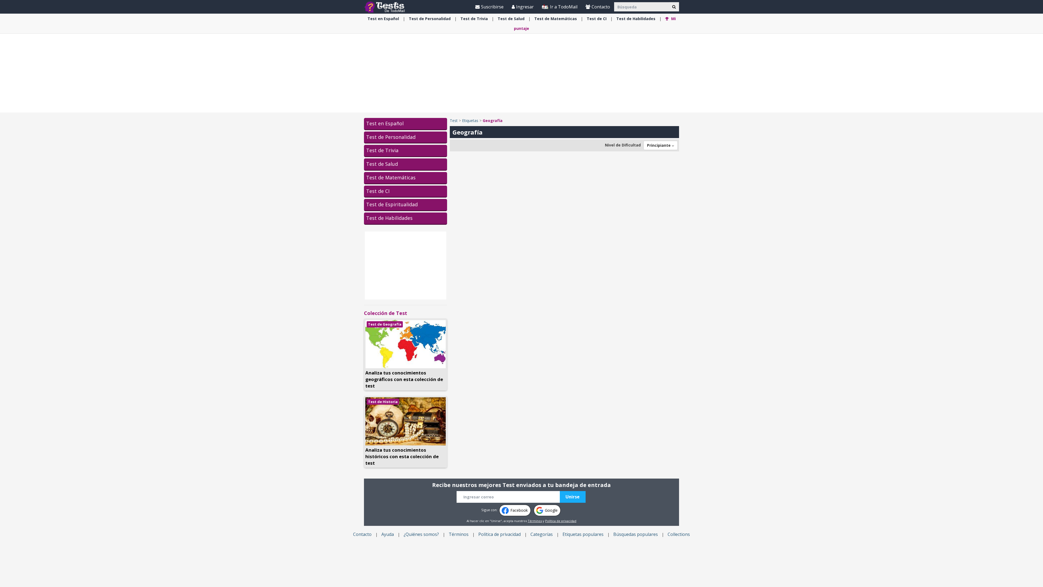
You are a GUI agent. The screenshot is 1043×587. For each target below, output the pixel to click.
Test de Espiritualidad (392, 204)
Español (383, 18)
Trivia (474, 18)
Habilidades (635, 18)
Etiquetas (470, 120)
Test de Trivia (382, 150)
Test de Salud (382, 164)
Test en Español (385, 123)
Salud (511, 18)
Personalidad (430, 18)
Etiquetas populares (583, 534)
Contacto (601, 7)
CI (597, 18)
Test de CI (377, 191)
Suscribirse (492, 7)
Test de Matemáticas (391, 177)
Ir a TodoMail (563, 7)
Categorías (541, 534)
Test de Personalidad (391, 137)
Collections (679, 534)
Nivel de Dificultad (623, 145)
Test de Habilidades (389, 218)
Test (454, 120)
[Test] (386, 6)
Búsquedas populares (635, 534)
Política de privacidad (560, 521)
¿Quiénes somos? (421, 534)
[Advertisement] (521, 73)
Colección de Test (385, 313)
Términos (535, 521)
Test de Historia (383, 401)
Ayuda (387, 534)
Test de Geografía (384, 324)
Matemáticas (555, 18)
